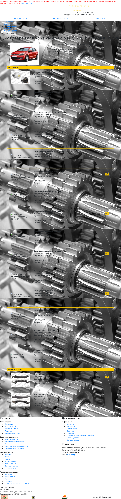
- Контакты (70, 424)
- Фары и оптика (10, 464)
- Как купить (70, 426)
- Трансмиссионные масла (14, 442)
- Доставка (70, 431)
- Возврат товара (72, 440)
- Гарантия (70, 433)
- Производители (72, 438)
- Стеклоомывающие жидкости (16, 446)
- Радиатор (8, 431)
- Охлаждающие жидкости (14, 448)
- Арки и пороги (10, 461)
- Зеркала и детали (11, 466)
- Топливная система (12, 433)
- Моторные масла (11, 439)
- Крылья (7, 459)
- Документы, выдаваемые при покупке (80, 435)
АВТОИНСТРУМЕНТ (60, 18)
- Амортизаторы (10, 426)
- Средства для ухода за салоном (16, 483)
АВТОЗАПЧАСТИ (20, 18)
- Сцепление (8, 424)
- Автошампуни (9, 477)
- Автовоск (8, 474)
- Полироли (8, 479)
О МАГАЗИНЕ (101, 18)
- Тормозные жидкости (12, 444)
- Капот (6, 457)
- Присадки (8, 481)
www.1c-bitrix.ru (26, 3)
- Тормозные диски (11, 429)
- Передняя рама (10, 468)
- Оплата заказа (72, 429)
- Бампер (7, 454)
